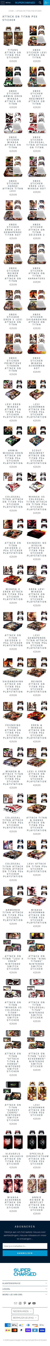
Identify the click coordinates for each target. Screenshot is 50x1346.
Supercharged (14, 1340)
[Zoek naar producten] (40, 2)
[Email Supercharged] (16, 1303)
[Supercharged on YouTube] (34, 1303)
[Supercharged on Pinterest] (25, 1303)
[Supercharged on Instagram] (20, 1303)
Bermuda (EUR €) (23, 1317)
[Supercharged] (25, 2)
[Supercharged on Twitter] (29, 1303)
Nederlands (21, 1311)
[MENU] (1, 2)
